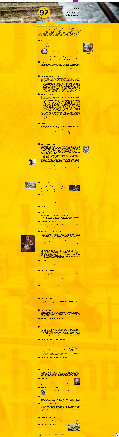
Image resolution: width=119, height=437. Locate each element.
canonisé (64, 228)
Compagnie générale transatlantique (58, 415)
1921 (76, 322)
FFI (77, 102)
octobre (52, 381)
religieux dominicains (59, 288)
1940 (54, 186)
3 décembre (73, 225)
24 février (44, 251)
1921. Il (65, 321)
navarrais (67, 226)
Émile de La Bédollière (51, 136)
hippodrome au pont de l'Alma (55, 305)
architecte (47, 235)
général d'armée (61, 390)
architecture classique (58, 257)
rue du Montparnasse (61, 155)
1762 (45, 381)
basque (62, 224)
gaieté (57, 127)
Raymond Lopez (64, 168)
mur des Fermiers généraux (53, 131)
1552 (76, 225)
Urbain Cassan (48, 168)
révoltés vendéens (68, 314)
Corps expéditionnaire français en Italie (54, 391)
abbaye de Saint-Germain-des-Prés (67, 292)
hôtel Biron (51, 113)
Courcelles (77, 420)
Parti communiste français (65, 96)
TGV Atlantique (76, 172)
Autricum (64, 201)
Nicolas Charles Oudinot (45, 215)
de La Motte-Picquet (48, 280)
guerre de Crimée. (51, 274)
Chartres (68, 201)
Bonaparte (77, 208)
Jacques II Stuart (70, 362)
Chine (54, 226)
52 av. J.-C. (70, 64)
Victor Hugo (54, 218)
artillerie (42, 244)
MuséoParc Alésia (65, 66)
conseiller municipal (68, 97)
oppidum (55, 64)
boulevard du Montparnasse (52, 151)
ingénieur (44, 235)
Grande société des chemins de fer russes (56, 414)
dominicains (63, 293)
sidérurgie (61, 408)
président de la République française (50, 342)
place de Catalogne (52, 91)
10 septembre (64, 159)
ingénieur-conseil (53, 412)
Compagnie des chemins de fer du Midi (56, 413)
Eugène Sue (72, 218)
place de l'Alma (59, 312)
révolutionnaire (46, 315)
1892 (74, 305)
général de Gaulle (56, 185)
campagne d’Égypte (52, 302)
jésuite (64, 226)
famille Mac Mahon (47, 362)
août (63, 321)
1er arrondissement (66, 351)
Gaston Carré (59, 100)
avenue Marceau (70, 312)
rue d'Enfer (61, 115)
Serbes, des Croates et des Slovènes (65, 322)
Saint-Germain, (72, 197)
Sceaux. (77, 113)
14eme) (73, 147)
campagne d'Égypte (64, 209)
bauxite (78, 407)
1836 (55, 381)
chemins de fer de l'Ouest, (51, 406)
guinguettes (47, 127)
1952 (52, 394)
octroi (58, 133)
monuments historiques (73, 266)
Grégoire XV (76, 228)
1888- (53, 390)
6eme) (52, 148)
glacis (46, 242)
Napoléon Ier (49, 253)
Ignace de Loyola (76, 226)
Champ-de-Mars (65, 265)
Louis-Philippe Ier (59, 354)
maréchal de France (57, 215)
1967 (54, 390)
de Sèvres (44, 117)
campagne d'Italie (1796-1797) (55, 209)
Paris (54, 147)
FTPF (79, 102)
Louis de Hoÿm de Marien (56, 168)
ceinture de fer (64, 238)
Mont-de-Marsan (56, 273)
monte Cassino (72, 392)
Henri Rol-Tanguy (53, 100)
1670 (47, 251)
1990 (60, 172)
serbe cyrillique (74, 320)
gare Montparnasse (58, 89)
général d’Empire (64, 208)
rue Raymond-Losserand (50, 85)
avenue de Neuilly (48, 349)
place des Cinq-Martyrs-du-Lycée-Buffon (64, 90)
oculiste (53, 380)
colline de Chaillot (73, 343)
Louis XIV (47, 236)
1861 (62, 273)
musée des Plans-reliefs (54, 246)
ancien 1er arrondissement (64, 350)
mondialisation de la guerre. (55, 188)
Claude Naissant (52, 78)
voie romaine (54, 201)
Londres (66, 185)
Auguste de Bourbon (59, 112)
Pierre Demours (63, 380)
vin (42, 133)
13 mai (71, 306)
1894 (45, 304)
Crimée (71, 313)
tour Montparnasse (48, 167)
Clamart (47, 130)
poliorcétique (47, 237)
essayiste (67, 235)
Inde (70, 227)
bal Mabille (56, 335)
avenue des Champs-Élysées (52, 333)
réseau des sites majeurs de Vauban (64, 245)
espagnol (52, 224)
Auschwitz (72, 106)
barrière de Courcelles (46, 421)
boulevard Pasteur (60, 88)
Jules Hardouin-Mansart (70, 256)
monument (53, 250)
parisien (56, 250)
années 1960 (57, 164)
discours (45, 185)
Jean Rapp (71, 301)
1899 (48, 304)
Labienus (61, 276)
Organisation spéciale (65, 102)
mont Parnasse (62, 148)
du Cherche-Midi (55, 117)
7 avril (47, 225)
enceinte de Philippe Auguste (60, 202)
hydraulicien (62, 235)
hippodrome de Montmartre (48, 306)
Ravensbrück (58, 107)
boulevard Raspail (62, 151)
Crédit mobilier (60, 412)
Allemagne (66, 323)
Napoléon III (55, 366)
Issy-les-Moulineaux (56, 277)
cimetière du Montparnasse (69, 136)
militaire (67, 262)
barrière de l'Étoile (47, 347)
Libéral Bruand (61, 256)
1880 (59, 399)
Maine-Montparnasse (62, 165)
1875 (49, 399)
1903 (75, 321)
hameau (72, 420)
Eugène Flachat (49, 409)
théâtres (51, 127)
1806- (57, 399)
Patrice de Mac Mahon (57, 359)
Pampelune (59, 225)
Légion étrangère (50, 323)
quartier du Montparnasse (67, 147)
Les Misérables (48, 218)
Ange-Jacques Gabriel (64, 264)
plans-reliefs (49, 247)
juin (52, 186)
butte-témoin (59, 343)
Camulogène (72, 276)
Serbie (71, 321)
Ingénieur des (44, 406)
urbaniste (54, 235)
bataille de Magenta (61, 365)
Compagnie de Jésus (55, 227)
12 (59, 170)
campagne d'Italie (76, 363)
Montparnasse (57, 130)
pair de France (60, 330)
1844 (53, 321)
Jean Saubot (70, 168)
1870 (70, 323)
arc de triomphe (60, 353)
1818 (51, 383)
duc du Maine (65, 112)
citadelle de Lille (75, 242)
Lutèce (61, 201)
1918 (77, 321)
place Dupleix (47, 279)
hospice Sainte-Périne (55, 336)
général (71, 341)
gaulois (59, 64)
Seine (70, 277)
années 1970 (76, 165)
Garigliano (78, 391)
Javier (53, 225)
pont (52, 312)
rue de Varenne (59, 113)
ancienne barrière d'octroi (67, 126)
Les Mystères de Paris (65, 218)
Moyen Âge (74, 201)
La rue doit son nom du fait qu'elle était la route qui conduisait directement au (56, 420)
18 (51, 186)
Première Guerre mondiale (51, 322)
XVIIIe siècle (50, 264)
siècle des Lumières (72, 236)
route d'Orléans (68, 117)
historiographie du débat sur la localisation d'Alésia (65, 65)
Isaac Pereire (54, 399)
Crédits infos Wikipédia (76, 432)
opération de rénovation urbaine (49, 165)
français (56, 380)
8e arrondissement (49, 351)
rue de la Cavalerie (70, 279)
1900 (73, 306)
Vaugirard (50, 84)
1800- (47, 399)
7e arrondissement (70, 263)
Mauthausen (65, 107)
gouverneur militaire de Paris (54, 254)
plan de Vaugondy (66, 118)
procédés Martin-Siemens (52, 408)
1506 (50, 225)
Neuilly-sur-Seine (51, 373)
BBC (48, 186)
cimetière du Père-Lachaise (70, 105)
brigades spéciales (48, 104)
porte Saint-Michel (48, 115)
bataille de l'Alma (45, 313)
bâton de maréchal (61, 366)
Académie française (71, 330)
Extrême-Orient (76, 227)
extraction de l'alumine (70, 407)
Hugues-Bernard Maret (52, 329)
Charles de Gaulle (61, 341)
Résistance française (50, 191)
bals (44, 127)
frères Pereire (67, 412)
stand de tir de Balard (53, 105)
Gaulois (67, 276)
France (62, 323)
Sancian (43, 226)
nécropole (69, 252)
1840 (68, 159)
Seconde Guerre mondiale (55, 393)
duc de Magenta (70, 359)
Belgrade (56, 321)
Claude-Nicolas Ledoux (57, 348)
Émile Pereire (43, 399)
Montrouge (52, 79)
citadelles (61, 239)
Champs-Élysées (57, 266)
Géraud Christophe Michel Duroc (46, 208)
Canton (51, 226)
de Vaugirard (49, 117)
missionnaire (60, 226)
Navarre (64, 225)
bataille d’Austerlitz (61, 302)
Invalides (52, 210)
